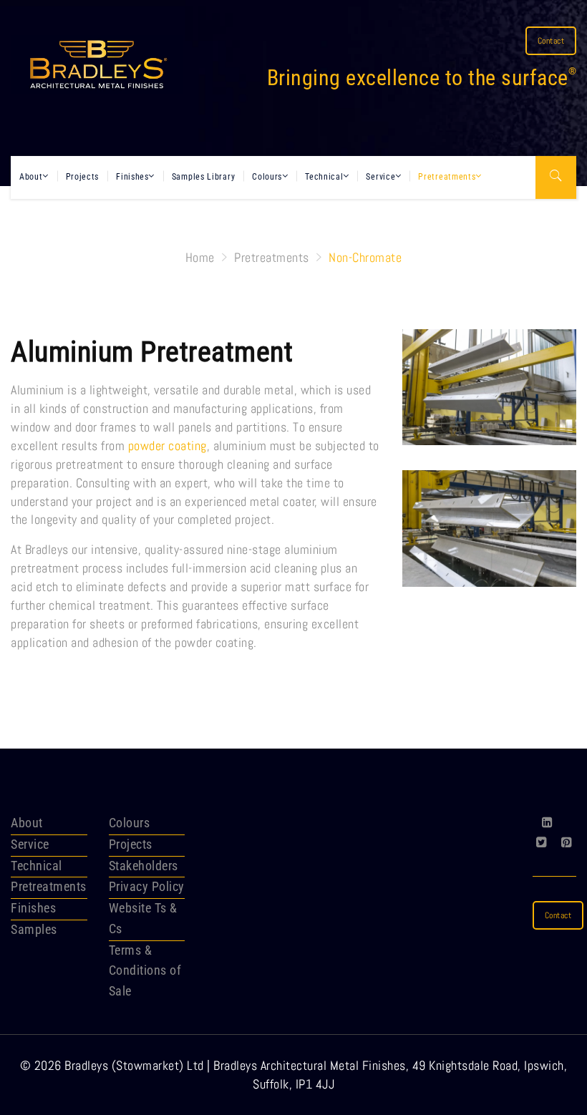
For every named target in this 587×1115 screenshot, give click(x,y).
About (31, 177)
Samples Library (204, 177)
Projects (83, 177)
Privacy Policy (147, 886)
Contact (551, 41)
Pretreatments (446, 177)
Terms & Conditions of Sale (145, 971)
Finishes (132, 177)
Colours (267, 177)
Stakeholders (143, 865)
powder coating (167, 445)
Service (380, 177)
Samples (34, 929)
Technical (324, 177)
